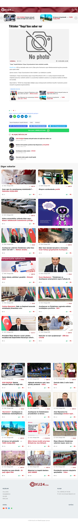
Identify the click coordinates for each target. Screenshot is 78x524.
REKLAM (5, 498)
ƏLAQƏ (5, 496)
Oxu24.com (13, 67)
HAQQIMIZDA (6, 494)
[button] (76, 18)
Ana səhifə (5, 491)
